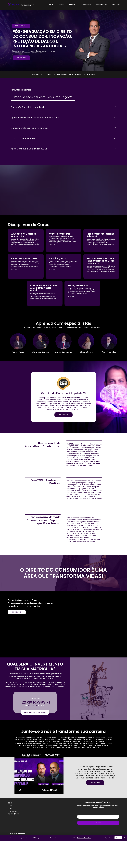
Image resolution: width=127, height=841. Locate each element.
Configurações (107, 838)
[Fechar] (124, 837)
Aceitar (118, 838)
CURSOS (11, 808)
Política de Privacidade (16, 834)
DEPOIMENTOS (13, 814)
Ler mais (14, 247)
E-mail (79, 813)
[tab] (43, 97)
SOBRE (10, 805)
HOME (10, 803)
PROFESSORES (13, 811)
